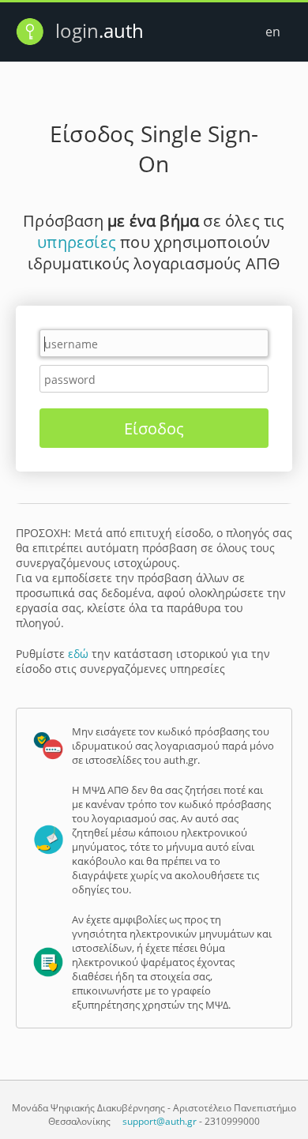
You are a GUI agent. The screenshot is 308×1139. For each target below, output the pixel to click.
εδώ (78, 653)
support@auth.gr (159, 1121)
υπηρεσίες (76, 242)
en (272, 31)
